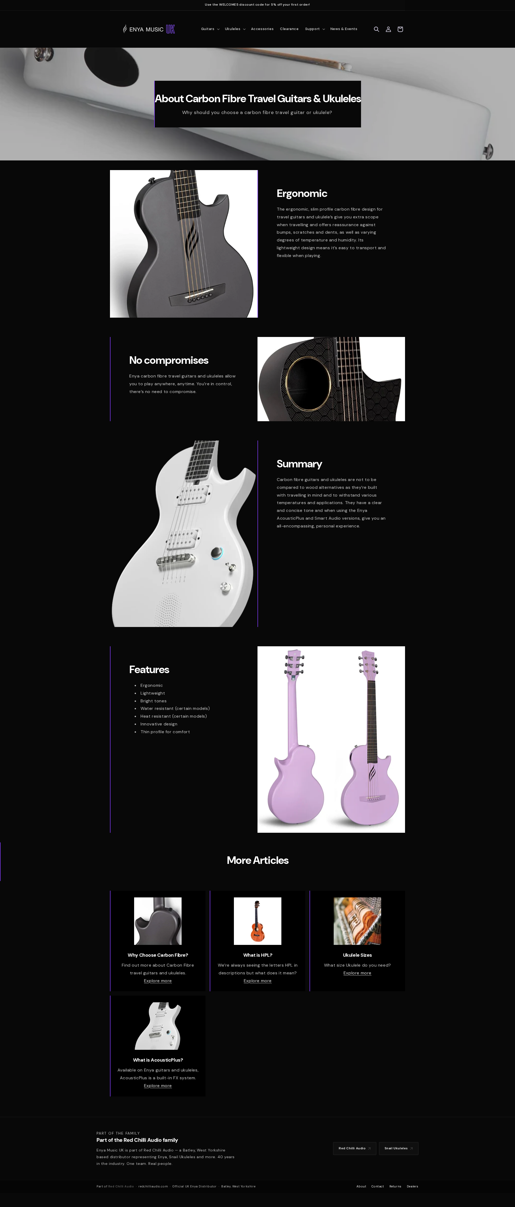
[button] (210, 29)
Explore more (158, 981)
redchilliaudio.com (153, 1186)
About (361, 1186)
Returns (395, 1186)
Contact (377, 1186)
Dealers (412, 1186)
